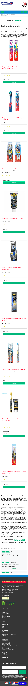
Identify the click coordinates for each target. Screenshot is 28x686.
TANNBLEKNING (5, 631)
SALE (3, 626)
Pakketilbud (4, 652)
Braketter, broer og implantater (8, 642)
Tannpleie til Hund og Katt (7, 654)
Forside (3, 651)
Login (3, 660)
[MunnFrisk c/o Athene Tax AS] (7, 3)
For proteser (4, 636)
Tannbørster (4, 633)
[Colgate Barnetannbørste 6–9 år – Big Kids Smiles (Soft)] (14, 103)
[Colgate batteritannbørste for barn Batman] (14, 355)
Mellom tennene (5, 630)
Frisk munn (4, 629)
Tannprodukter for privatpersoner (9, 634)
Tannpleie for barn (5, 638)
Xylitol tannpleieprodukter (7, 647)
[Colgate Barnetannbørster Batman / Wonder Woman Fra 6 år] (14, 457)
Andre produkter (5, 648)
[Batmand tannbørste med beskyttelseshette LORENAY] (14, 304)
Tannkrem (4, 635)
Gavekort (4, 653)
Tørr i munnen (5, 640)
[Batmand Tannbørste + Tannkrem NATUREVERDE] (14, 404)
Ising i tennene (5, 639)
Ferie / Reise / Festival (6, 643)
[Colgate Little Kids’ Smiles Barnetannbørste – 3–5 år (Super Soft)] (14, 52)
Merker (3, 627)
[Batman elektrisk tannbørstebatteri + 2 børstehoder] (14, 253)
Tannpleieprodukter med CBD (8, 649)
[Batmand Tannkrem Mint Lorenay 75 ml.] (14, 204)
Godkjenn (22, 671)
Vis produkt (14, 82)
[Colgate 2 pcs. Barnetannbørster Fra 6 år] (14, 154)
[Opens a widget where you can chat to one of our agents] (23, 683)
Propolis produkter (6, 644)
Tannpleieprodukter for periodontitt (9, 645)
